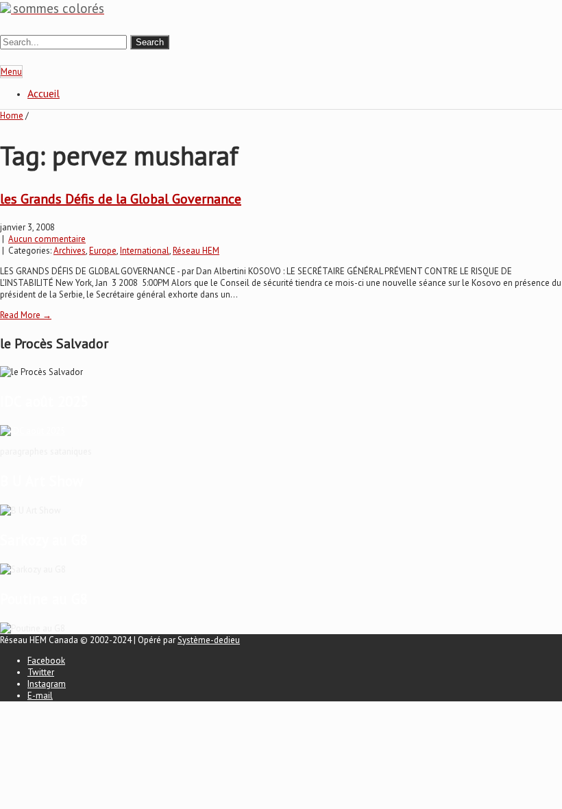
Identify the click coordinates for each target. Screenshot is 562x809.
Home (11, 115)
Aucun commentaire (47, 239)
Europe (103, 250)
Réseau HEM (196, 250)
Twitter (40, 672)
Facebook (46, 660)
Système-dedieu (209, 640)
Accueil (43, 93)
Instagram (46, 684)
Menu (11, 71)
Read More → (25, 315)
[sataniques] (32, 431)
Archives (69, 250)
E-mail (40, 695)
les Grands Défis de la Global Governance (120, 199)
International (144, 250)
